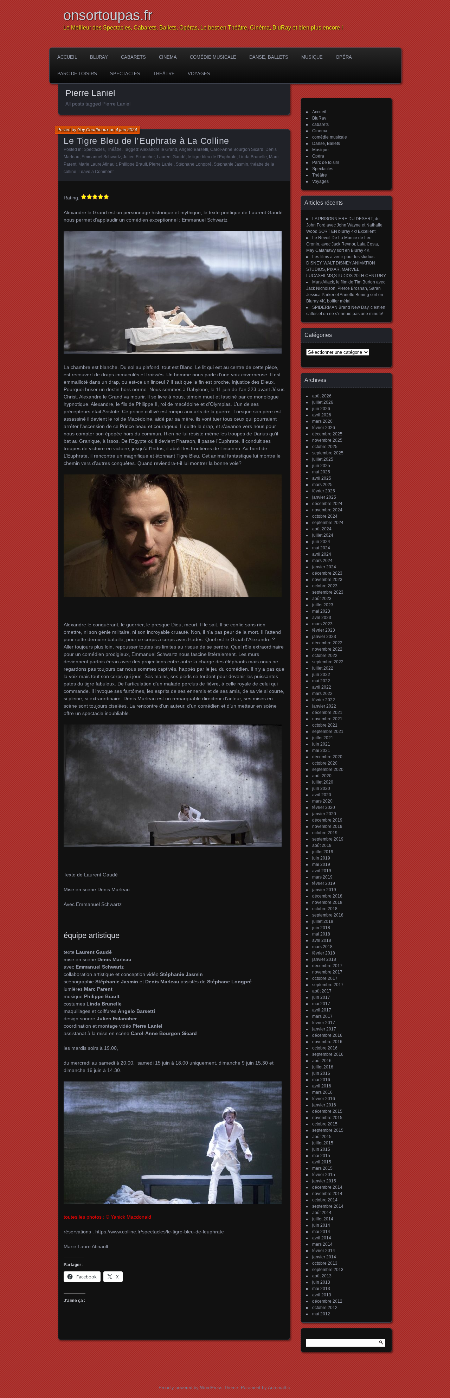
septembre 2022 (327, 661)
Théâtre (164, 73)
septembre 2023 (327, 592)
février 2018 (323, 953)
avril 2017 (321, 1010)
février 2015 (323, 1174)
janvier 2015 (324, 1181)
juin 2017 (321, 997)
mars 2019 (322, 877)
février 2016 (323, 1098)
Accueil (67, 57)
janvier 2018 (324, 959)
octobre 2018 (325, 908)
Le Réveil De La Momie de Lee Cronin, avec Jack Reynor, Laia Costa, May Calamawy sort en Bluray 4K (342, 244)
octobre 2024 (325, 516)
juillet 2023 (322, 604)
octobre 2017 (325, 978)
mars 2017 (322, 1016)
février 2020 (323, 807)
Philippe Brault (133, 164)
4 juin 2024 (126, 129)
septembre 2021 (327, 731)
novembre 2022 (327, 649)
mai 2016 (321, 1079)
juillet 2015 (322, 1143)
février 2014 (323, 1250)
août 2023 (322, 598)
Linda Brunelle (253, 156)
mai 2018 (321, 934)
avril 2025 (321, 478)
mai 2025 (321, 472)
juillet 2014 (322, 1219)
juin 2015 (321, 1149)
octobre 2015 (325, 1124)
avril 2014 (321, 1238)
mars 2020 (322, 801)
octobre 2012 (325, 1307)
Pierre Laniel (161, 164)
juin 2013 (321, 1282)
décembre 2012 (327, 1301)
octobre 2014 (325, 1200)
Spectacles (125, 73)
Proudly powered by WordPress (191, 1387)
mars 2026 (322, 421)
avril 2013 (321, 1294)
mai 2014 (321, 1231)
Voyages (199, 73)
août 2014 (322, 1212)
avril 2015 (321, 1162)
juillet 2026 (322, 402)
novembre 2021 (327, 718)
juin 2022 (321, 674)
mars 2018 (322, 946)
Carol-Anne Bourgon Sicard (236, 149)
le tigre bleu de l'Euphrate (212, 156)
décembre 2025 (327, 434)
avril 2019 (321, 870)
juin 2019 (321, 858)
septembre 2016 (327, 1054)
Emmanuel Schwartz (101, 156)
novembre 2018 (327, 902)
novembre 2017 (327, 972)
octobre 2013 (325, 1263)
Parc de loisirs (77, 73)
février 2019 (323, 883)
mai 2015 (321, 1155)
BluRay (99, 57)
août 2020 (322, 775)
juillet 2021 (322, 737)
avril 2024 (321, 554)
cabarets (133, 57)
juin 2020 (321, 788)
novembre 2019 (327, 826)
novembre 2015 (327, 1117)
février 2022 (323, 699)
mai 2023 (321, 611)
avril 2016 (321, 1086)
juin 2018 (321, 927)
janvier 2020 (324, 813)
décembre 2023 (327, 573)
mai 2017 (321, 1003)
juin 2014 (321, 1225)
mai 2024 (321, 547)
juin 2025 (321, 465)
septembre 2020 (327, 769)
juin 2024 (321, 541)
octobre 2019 (325, 832)
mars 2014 (322, 1244)
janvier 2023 (324, 636)
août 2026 (322, 396)
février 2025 (323, 491)
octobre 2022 (325, 655)
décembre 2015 (327, 1111)
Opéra (344, 57)
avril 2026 (321, 415)
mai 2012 (321, 1313)
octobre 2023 (325, 585)
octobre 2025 (325, 446)
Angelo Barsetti (193, 149)
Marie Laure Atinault (97, 164)
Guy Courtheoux (93, 129)
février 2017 (323, 1022)
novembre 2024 (327, 510)
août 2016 (322, 1060)
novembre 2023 (327, 579)
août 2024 (322, 528)
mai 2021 (321, 750)
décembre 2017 (327, 965)
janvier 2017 (324, 1029)
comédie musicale (213, 57)
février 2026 (323, 427)
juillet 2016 (322, 1067)
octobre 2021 (325, 725)
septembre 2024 (327, 522)
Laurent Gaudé (171, 156)
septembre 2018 (327, 915)
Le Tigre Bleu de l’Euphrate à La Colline (146, 141)
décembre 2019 (327, 820)
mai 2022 (321, 680)
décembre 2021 (327, 712)
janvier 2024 (324, 566)
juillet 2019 (322, 851)
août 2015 (322, 1136)
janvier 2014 (324, 1257)
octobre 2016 (325, 1048)
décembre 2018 (327, 896)
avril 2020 (321, 794)
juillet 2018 (322, 921)
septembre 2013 (327, 1269)
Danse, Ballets (268, 57)
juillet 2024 (322, 535)
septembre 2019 (327, 839)
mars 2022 (322, 693)
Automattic (279, 1387)
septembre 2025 (327, 453)
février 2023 (323, 630)
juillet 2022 (322, 668)
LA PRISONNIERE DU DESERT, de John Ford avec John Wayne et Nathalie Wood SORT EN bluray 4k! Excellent (344, 225)
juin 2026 (321, 408)
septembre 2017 (327, 984)
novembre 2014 (327, 1193)
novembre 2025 (327, 440)
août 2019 (322, 845)
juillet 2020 (322, 782)
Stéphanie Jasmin (231, 164)
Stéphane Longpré (194, 164)
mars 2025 (322, 484)
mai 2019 (321, 864)
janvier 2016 (324, 1105)
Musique (312, 57)
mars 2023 (322, 623)
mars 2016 (322, 1092)
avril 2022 (321, 687)
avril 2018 (321, 940)
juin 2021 (321, 744)
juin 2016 (321, 1073)
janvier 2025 (324, 497)
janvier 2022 (324, 706)
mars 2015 (322, 1168)
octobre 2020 (325, 763)
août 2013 (322, 1275)
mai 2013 (321, 1288)
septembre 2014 (327, 1206)
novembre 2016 (327, 1041)
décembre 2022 (327, 642)
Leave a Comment (96, 171)
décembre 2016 (327, 1035)
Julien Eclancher (139, 156)
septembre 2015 (327, 1130)
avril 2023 (321, 617)
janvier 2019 (324, 889)
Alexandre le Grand (158, 149)
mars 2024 (322, 560)
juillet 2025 (322, 459)
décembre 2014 (327, 1187)
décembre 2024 (327, 503)
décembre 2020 (327, 756)
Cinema (168, 57)
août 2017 (322, 991)
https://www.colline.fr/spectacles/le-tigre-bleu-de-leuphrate (159, 1231)
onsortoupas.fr (107, 15)
